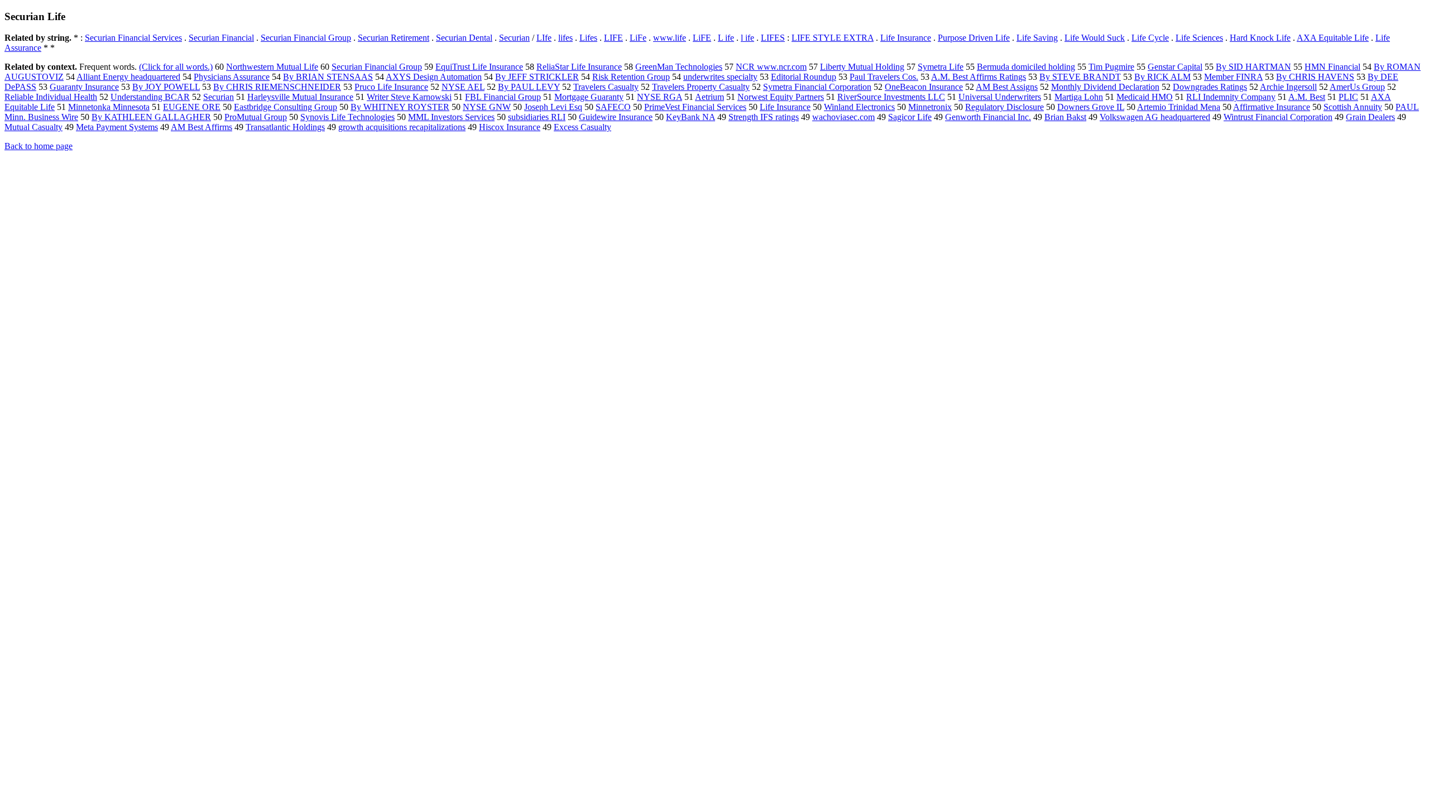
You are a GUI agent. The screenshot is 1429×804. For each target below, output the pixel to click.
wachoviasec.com (843, 117)
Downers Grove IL (1090, 107)
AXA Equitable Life (1333, 37)
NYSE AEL (463, 87)
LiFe (638, 37)
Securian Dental (464, 37)
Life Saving (1037, 37)
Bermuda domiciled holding (1026, 66)
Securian (514, 37)
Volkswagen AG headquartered (1155, 117)
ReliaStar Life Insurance (579, 66)
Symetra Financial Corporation (817, 87)
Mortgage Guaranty (589, 97)
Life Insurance (905, 37)
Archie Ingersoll (1288, 87)
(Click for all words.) (176, 66)
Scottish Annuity (1352, 107)
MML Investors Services (451, 117)
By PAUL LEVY (529, 87)
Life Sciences (1199, 37)
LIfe (544, 37)
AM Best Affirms (201, 127)
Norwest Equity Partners (780, 97)
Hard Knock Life (1260, 37)
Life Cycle (1150, 37)
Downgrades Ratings (1210, 87)
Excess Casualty (582, 127)
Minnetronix (930, 107)
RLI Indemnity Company (1230, 97)
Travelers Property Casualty (701, 87)
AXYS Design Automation (434, 77)
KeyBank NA (690, 117)
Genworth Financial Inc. (988, 117)
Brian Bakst (1065, 117)
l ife (747, 37)
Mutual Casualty (33, 127)
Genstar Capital (1175, 66)
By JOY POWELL (166, 87)
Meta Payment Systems (117, 127)
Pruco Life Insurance (391, 87)
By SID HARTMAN (1253, 66)
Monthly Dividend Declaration (1105, 87)
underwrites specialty (720, 77)
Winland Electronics (859, 107)
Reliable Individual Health (50, 97)
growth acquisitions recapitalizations (402, 127)
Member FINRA (1233, 77)
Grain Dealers (1370, 117)
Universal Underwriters (999, 97)
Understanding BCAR (150, 97)
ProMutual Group (255, 117)
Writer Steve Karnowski (409, 97)
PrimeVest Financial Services (695, 107)
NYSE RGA (659, 97)
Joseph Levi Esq (553, 107)
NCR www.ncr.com (771, 66)
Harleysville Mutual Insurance (300, 97)
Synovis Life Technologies (347, 117)
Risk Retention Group (631, 77)
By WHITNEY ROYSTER (400, 107)
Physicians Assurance (232, 77)
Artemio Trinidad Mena (1178, 107)
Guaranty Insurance (84, 87)
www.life (669, 37)
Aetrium (709, 97)
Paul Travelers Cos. (884, 77)
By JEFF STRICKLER (537, 77)
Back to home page (38, 146)
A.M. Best (1306, 97)
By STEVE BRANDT (1080, 77)
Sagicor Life (910, 117)
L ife (726, 37)
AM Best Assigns (1007, 87)
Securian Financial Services (133, 37)
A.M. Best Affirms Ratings (978, 77)
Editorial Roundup (803, 77)
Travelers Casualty (606, 87)
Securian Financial (221, 37)
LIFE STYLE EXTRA (833, 37)
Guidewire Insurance (616, 117)
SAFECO (613, 107)
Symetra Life (940, 66)
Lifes (588, 37)
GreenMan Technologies (678, 66)
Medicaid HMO (1144, 97)
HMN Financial (1332, 66)
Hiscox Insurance (509, 127)
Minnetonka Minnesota (109, 107)
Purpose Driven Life (974, 37)
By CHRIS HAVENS (1315, 77)
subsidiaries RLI (536, 117)
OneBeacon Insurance (924, 87)
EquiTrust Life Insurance (479, 66)
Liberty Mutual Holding (862, 66)
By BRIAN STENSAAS (328, 77)
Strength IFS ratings (763, 117)
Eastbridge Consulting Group (285, 107)
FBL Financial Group (503, 97)
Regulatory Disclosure (1004, 107)
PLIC (1348, 97)
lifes (565, 37)
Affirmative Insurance (1271, 107)
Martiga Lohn (1078, 97)
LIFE (613, 37)
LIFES (773, 37)
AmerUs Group (1357, 87)
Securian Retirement (393, 37)
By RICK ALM (1162, 77)
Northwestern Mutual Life (272, 66)
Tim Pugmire (1111, 66)
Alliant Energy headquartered (128, 77)
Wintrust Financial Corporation (1278, 117)
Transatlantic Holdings (285, 127)
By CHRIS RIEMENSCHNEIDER (277, 87)
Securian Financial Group (306, 37)
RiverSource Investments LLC (891, 97)
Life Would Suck (1094, 37)
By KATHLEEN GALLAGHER (151, 117)
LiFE (702, 37)
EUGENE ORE (191, 107)
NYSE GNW (487, 107)
